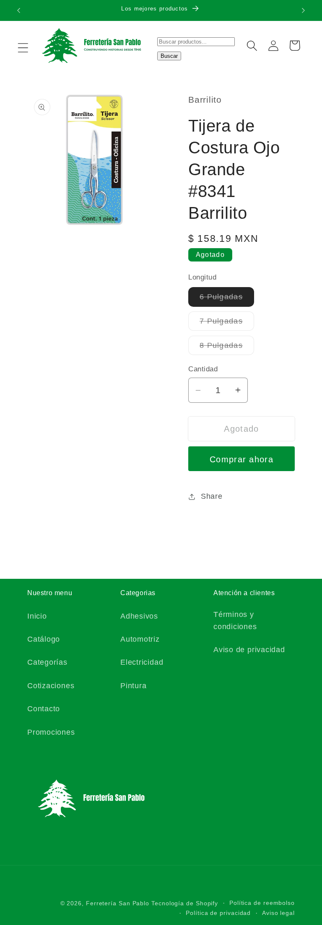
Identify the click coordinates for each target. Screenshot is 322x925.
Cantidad (203, 369)
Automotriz (140, 639)
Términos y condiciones (235, 620)
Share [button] (212, 496)
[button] (23, 48)
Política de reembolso (262, 902)
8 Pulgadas (227, 348)
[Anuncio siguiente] (303, 10)
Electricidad (141, 662)
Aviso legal (278, 912)
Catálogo (43, 639)
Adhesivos (139, 616)
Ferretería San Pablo (117, 903)
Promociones (51, 732)
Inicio (37, 616)
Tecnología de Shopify (184, 903)
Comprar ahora (241, 459)
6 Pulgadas (227, 299)
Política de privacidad (218, 912)
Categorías (47, 662)
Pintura (133, 685)
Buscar (169, 56)
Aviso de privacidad (249, 649)
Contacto (43, 709)
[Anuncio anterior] (18, 10)
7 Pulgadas (227, 323)
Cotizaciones (50, 685)
